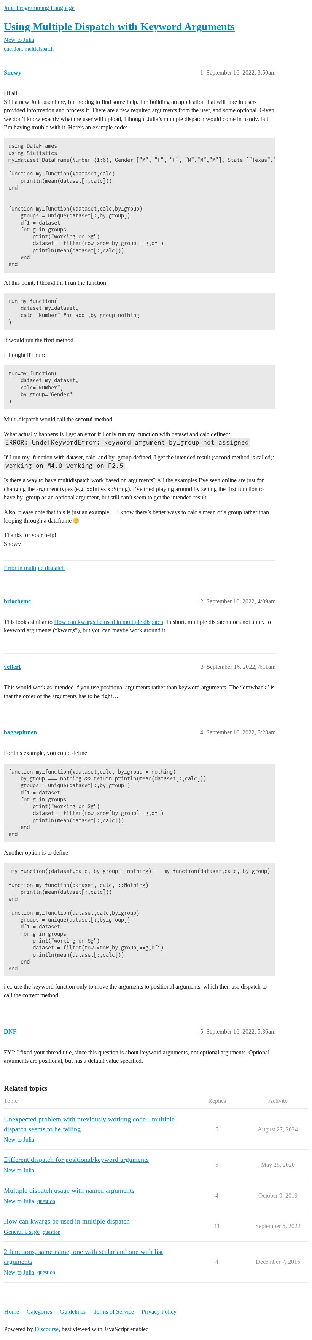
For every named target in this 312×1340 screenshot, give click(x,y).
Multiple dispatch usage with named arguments (69, 1190)
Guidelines (73, 1311)
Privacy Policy (159, 1311)
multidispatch (39, 49)
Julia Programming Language (39, 8)
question (13, 49)
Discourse (47, 1329)
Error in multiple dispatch (34, 568)
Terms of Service (113, 1311)
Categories (39, 1311)
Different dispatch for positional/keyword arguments (76, 1159)
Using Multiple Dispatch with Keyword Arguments (119, 26)
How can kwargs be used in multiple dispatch (108, 622)
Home (11, 1311)
